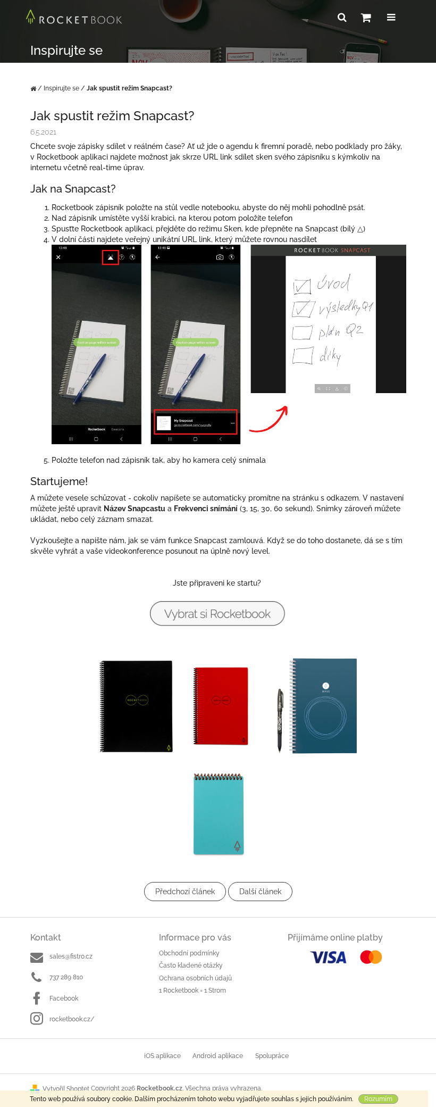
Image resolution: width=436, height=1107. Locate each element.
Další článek (260, 891)
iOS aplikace (162, 1056)
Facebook (63, 998)
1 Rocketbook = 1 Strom (192, 990)
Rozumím (378, 1099)
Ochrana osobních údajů (195, 978)
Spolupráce (272, 1056)
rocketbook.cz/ (72, 1019)
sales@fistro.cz (71, 956)
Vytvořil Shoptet (66, 1089)
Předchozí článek (185, 891)
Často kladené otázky (191, 965)
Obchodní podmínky (189, 953)
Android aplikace (217, 1056)
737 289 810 (66, 977)
